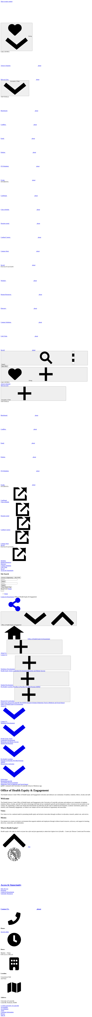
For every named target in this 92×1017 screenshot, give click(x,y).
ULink (18, 180)
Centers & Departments (7, 597)
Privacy (3, 1014)
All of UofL (17, 577)
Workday (19, 280)
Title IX (3, 1015)
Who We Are (4, 889)
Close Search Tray (6, 587)
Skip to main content (6, 1)
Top (29, 847)
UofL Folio (19, 336)
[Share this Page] (14, 604)
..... (2, 590)
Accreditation (4, 1009)
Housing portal (20, 223)
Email (18, 138)
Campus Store (20, 251)
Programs (3, 890)
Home (10, 589)
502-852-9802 (5, 932)
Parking (18, 152)
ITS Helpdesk (20, 166)
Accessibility (4, 1007)
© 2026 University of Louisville (10, 1005)
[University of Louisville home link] (46, 22)
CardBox (19, 124)
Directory (19, 308)
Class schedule (20, 209)
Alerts (2, 1010)
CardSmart (19, 195)
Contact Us (21, 909)
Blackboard (19, 110)
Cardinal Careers (21, 237)
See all (18, 265)
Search (3, 581)
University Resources (7, 893)
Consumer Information (7, 1012)
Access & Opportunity (7, 577)
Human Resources (21, 294)
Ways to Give (20, 79)
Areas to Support (21, 65)
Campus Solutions (21, 322)
